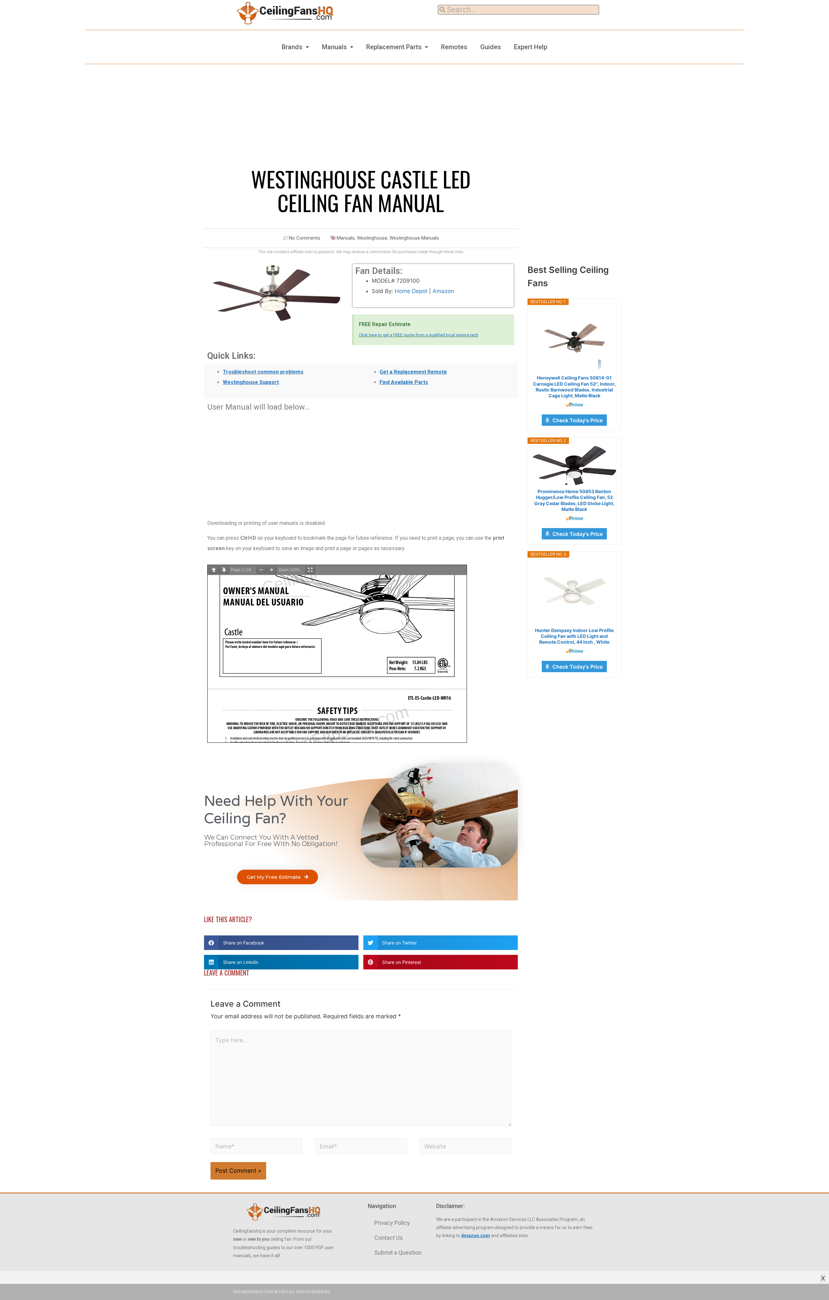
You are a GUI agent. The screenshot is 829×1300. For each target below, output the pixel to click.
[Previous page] (214, 570)
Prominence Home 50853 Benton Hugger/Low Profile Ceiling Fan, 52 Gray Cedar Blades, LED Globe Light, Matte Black (574, 500)
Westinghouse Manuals (414, 238)
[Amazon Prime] (574, 404)
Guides (490, 47)
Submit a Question (398, 1252)
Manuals (334, 47)
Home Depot (411, 291)
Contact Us (388, 1237)
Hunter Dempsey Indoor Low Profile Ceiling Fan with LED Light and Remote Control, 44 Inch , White (574, 636)
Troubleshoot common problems (263, 372)
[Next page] (224, 570)
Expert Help (530, 47)
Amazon (443, 291)
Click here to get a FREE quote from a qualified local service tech (418, 335)
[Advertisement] (361, 461)
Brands (292, 47)
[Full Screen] (310, 570)
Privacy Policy (392, 1222)
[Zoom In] (272, 570)
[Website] (465, 1147)
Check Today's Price (577, 420)
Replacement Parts (394, 47)
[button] (277, 877)
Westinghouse (372, 238)
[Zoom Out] (261, 570)
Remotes (454, 47)
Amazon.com (475, 1235)
